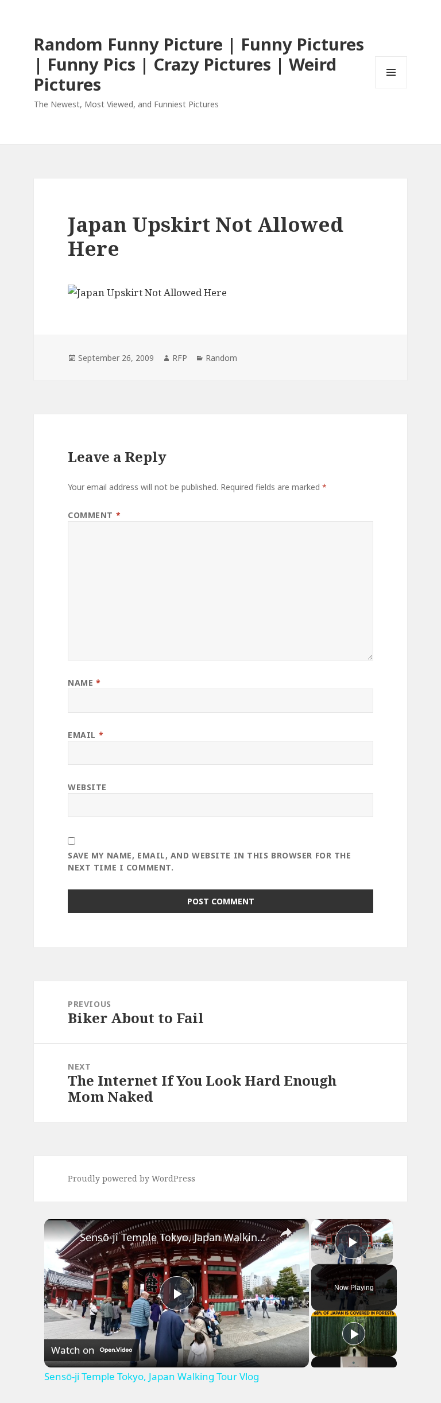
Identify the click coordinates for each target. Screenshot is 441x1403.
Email (85, 734)
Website (87, 787)
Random (221, 357)
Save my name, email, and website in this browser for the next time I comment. (209, 861)
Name (84, 682)
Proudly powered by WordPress (131, 1178)
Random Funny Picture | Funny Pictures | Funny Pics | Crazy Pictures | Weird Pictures (199, 64)
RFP (179, 357)
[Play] (353, 1333)
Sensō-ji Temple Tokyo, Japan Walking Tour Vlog (175, 1237)
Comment (94, 515)
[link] (62, 1237)
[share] (286, 1232)
